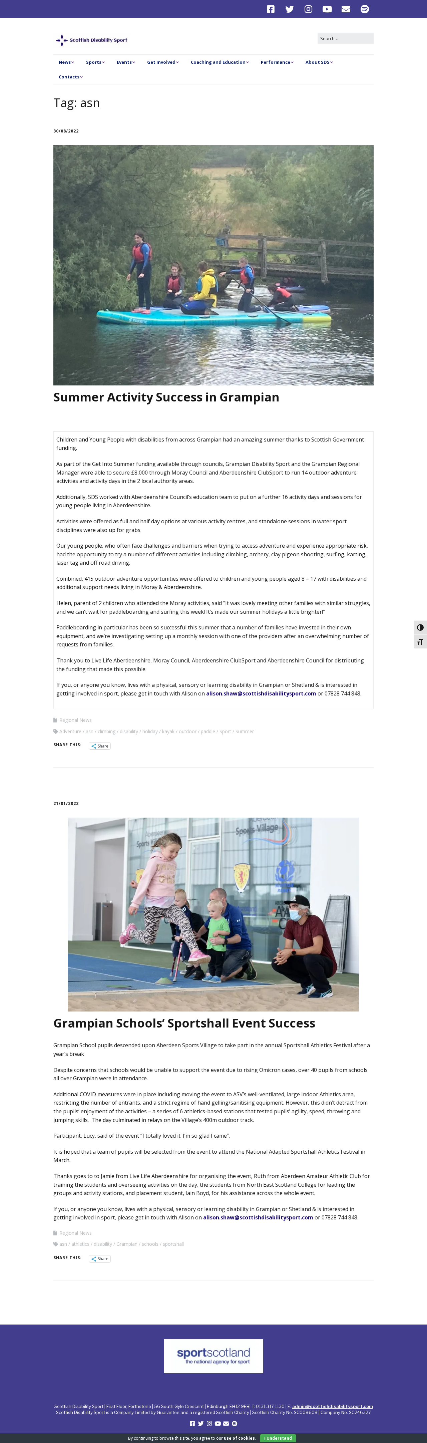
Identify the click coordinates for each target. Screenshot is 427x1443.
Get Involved (161, 62)
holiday (150, 731)
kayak (168, 731)
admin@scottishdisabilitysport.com (332, 1406)
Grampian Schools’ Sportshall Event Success (184, 1023)
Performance (275, 62)
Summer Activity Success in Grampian (166, 397)
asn (89, 731)
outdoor (187, 731)
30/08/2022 (66, 131)
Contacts (69, 77)
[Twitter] (290, 9)
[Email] (346, 9)
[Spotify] (365, 9)
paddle (208, 731)
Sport (225, 731)
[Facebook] (272, 9)
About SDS (318, 62)
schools (150, 1244)
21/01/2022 (66, 803)
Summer (245, 731)
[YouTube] (327, 9)
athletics (80, 1244)
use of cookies (239, 1438)
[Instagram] (308, 9)
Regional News (75, 720)
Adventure (70, 731)
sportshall (173, 1244)
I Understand (278, 1438)
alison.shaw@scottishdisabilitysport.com (261, 693)
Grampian (126, 1244)
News (65, 62)
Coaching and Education (218, 62)
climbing (106, 731)
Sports (93, 62)
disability (129, 731)
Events (124, 62)
